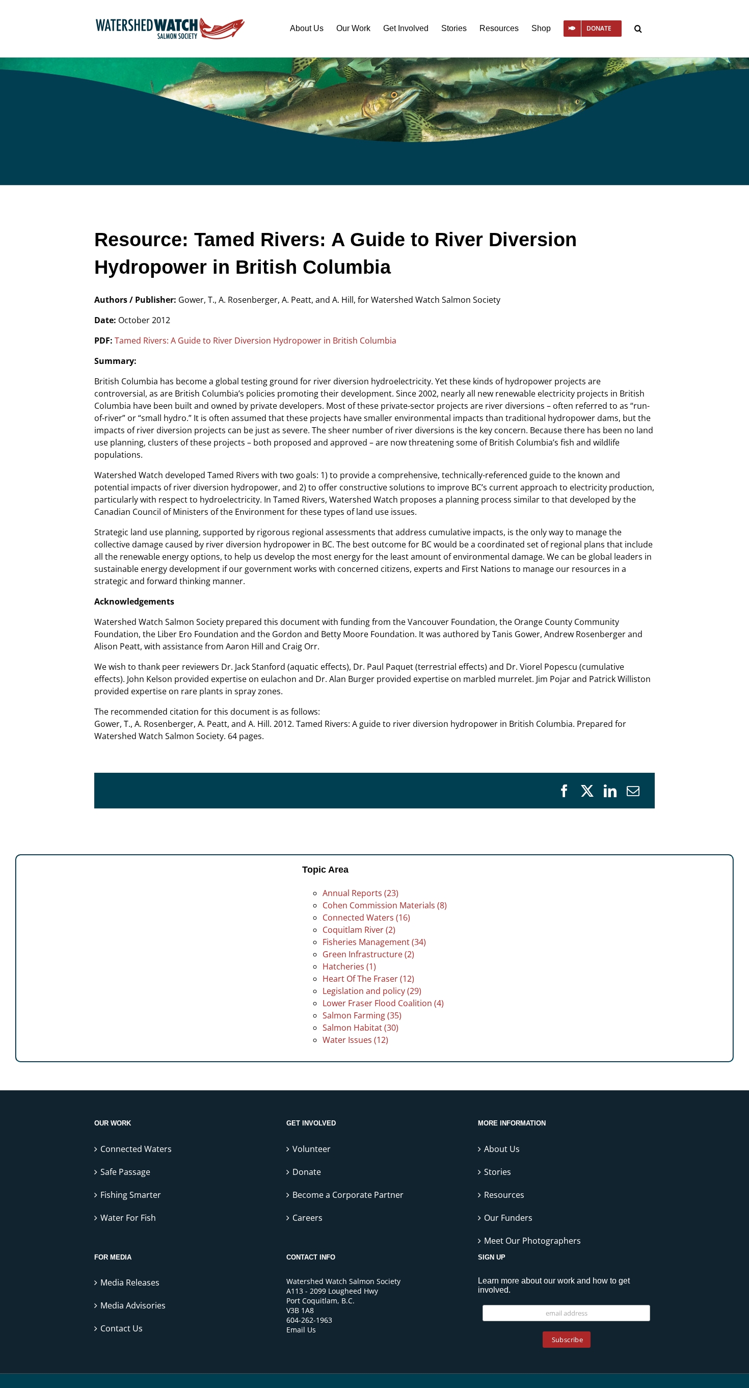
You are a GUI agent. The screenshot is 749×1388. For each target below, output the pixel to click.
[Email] (633, 791)
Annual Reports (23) (360, 893)
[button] (638, 28)
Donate (306, 1171)
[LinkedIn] (610, 791)
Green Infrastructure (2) (368, 954)
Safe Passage (125, 1171)
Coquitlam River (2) (359, 929)
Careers (307, 1217)
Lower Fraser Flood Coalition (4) (383, 1003)
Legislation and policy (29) (372, 991)
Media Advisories (133, 1305)
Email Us (301, 1329)
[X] (587, 791)
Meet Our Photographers (532, 1240)
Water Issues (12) (355, 1039)
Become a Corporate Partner (348, 1194)
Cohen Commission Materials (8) (385, 905)
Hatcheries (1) (349, 966)
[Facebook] (564, 791)
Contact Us (121, 1328)
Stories (497, 1171)
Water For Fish (128, 1217)
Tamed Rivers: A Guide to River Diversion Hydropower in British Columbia (255, 340)
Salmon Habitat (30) (360, 1027)
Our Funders (508, 1217)
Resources (504, 1194)
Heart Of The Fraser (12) (368, 978)
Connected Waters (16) (366, 917)
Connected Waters (136, 1149)
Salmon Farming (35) (362, 1015)
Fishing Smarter (130, 1194)
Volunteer (311, 1149)
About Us (502, 1149)
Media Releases (129, 1282)
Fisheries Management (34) (374, 942)
